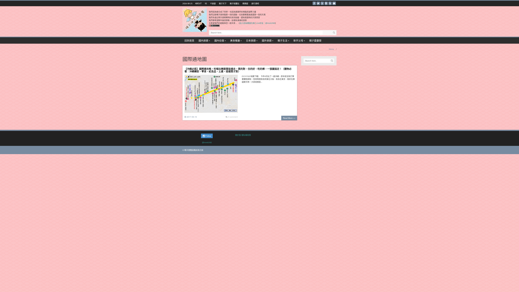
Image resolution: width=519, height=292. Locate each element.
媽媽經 (245, 3)
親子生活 (282, 40)
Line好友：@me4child (265, 23)
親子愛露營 (315, 40)
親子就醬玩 (234, 3)
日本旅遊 (251, 40)
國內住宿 (219, 40)
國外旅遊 (267, 40)
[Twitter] (318, 3)
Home (331, 49)
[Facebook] (314, 3)
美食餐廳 (235, 40)
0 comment (233, 116)
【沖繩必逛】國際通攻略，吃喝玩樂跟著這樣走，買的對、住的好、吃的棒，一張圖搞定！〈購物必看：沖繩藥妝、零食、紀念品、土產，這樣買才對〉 (238, 70)
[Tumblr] (322, 3)
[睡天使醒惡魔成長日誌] (194, 19)
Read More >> (289, 118)
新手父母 (298, 40)
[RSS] (330, 3)
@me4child (207, 142)
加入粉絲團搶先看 (247, 23)
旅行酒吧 (255, 3)
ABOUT (198, 3)
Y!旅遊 (213, 3)
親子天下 (223, 3)
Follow (208, 136)
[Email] (334, 3)
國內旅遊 (203, 40)
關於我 (238, 135)
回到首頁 (189, 40)
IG (206, 3)
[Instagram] (326, 3)
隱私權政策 (246, 135)
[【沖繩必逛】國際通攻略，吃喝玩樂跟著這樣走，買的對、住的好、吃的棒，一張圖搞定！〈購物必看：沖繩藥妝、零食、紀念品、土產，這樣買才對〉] (211, 94)
